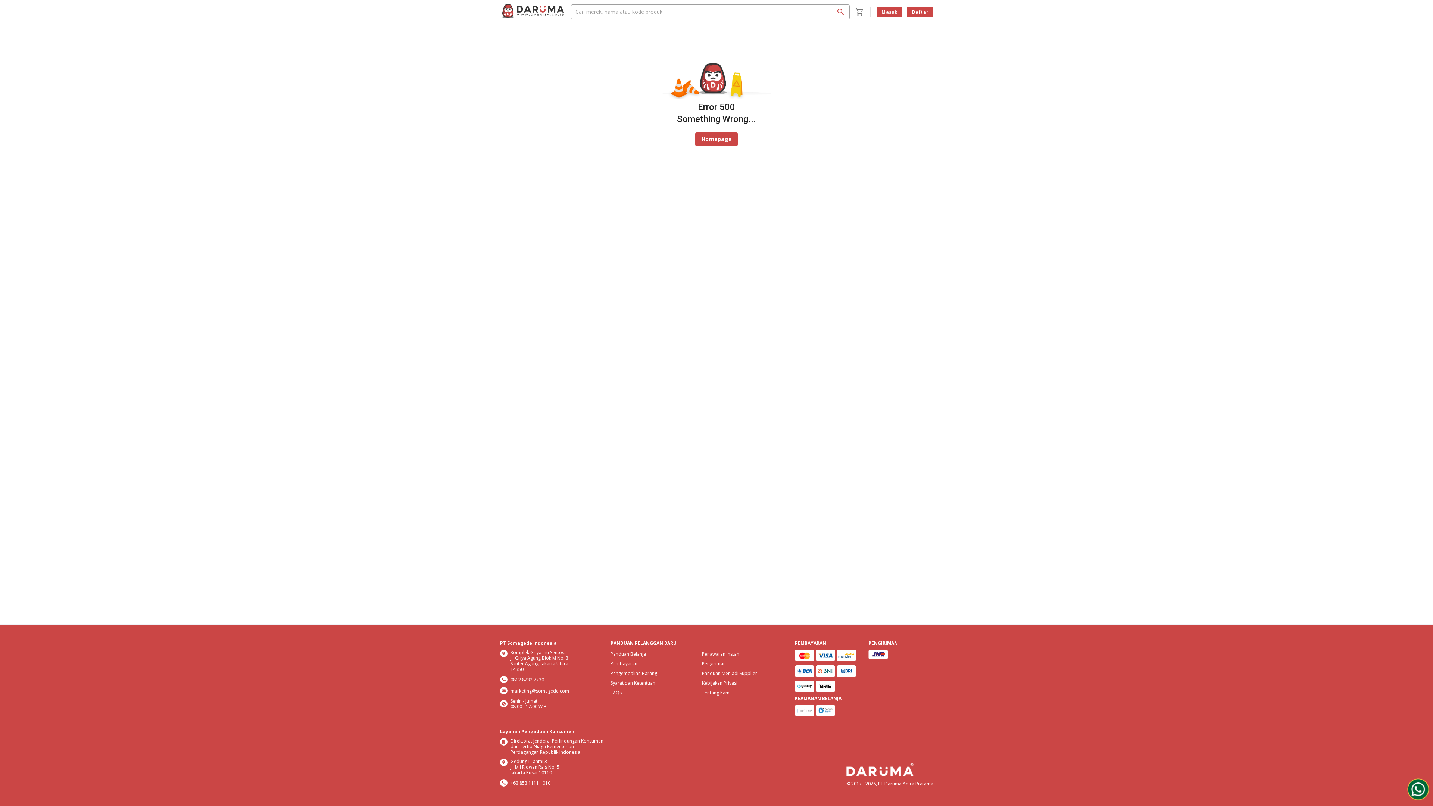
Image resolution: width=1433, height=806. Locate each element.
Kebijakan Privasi (719, 683)
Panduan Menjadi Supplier (729, 673)
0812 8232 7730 (527, 679)
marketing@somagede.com (540, 691)
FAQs (616, 693)
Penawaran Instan (720, 654)
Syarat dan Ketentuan (633, 683)
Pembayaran (624, 663)
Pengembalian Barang (634, 673)
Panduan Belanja (628, 654)
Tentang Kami (716, 693)
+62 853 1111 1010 (530, 783)
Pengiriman (714, 663)
